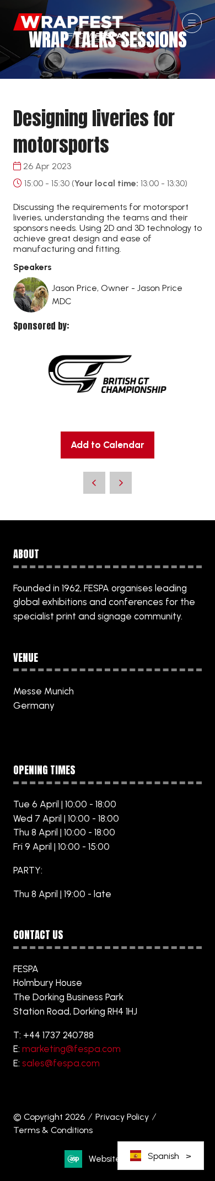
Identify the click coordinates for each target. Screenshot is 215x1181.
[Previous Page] (94, 483)
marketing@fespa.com (71, 1048)
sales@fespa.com (61, 1063)
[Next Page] (121, 483)
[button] (192, 23)
